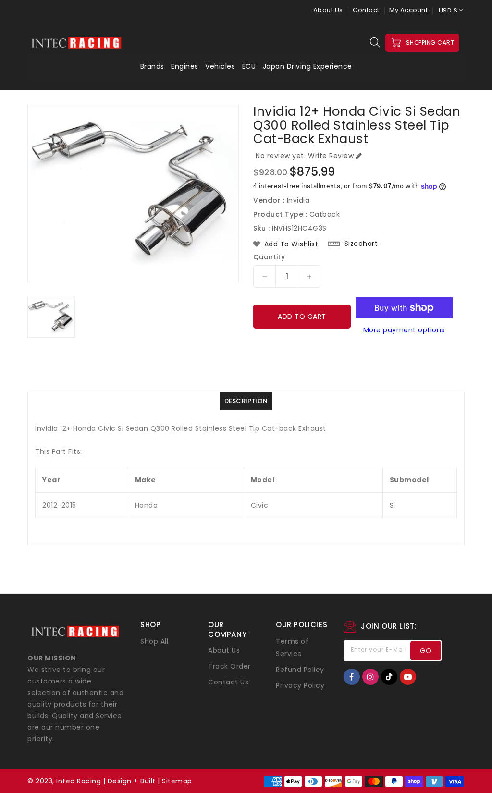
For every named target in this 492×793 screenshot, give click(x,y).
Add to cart (302, 316)
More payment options (404, 330)
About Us (328, 9)
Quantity (269, 257)
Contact (366, 9)
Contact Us (228, 682)
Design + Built (132, 781)
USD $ (448, 10)
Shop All (154, 641)
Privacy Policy (300, 685)
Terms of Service (292, 647)
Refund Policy (300, 669)
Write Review (331, 155)
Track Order (229, 666)
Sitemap (177, 781)
